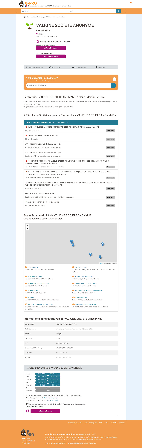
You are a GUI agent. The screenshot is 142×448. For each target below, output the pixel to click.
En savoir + (110, 131)
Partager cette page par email (35, 67)
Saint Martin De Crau (59, 17)
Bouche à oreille (55, 67)
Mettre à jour (101, 67)
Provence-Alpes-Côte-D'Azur (44, 17)
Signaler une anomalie (80, 67)
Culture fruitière (31, 17)
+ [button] (27, 225)
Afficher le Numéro (51, 48)
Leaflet (101, 263)
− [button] (27, 228)
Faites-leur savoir (52, 400)
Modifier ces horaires (50, 398)
